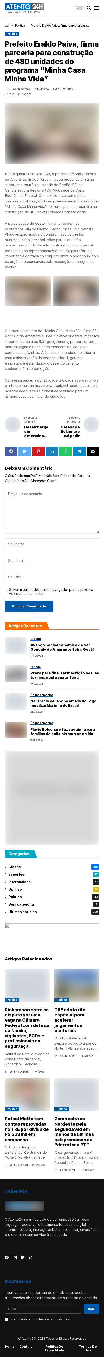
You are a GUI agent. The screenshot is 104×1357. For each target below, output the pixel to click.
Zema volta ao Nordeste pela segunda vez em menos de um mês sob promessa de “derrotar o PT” (74, 1131)
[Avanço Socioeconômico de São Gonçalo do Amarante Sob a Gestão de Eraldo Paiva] (16, 645)
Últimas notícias (53, 912)
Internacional (53, 882)
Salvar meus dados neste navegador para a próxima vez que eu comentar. (51, 592)
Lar (7, 25)
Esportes (53, 874)
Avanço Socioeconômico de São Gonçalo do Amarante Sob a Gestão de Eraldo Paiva (63, 647)
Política (20, 25)
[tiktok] (30, 1257)
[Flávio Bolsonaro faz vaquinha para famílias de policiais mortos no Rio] (16, 730)
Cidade (53, 867)
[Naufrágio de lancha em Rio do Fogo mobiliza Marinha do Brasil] (16, 701)
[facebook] (7, 1257)
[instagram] (15, 1257)
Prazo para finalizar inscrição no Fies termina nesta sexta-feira (64, 675)
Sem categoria (52, 904)
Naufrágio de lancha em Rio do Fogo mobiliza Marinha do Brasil (63, 703)
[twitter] (23, 1257)
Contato (26, 1346)
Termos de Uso (88, 1348)
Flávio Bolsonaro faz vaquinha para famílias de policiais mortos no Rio (62, 731)
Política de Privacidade (54, 1348)
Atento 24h (22, 89)
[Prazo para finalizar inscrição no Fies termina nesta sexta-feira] (16, 673)
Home (10, 1346)
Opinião (53, 889)
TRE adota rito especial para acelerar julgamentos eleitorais (70, 1020)
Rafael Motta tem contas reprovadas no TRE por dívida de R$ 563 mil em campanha (27, 1129)
